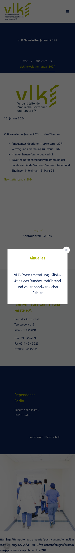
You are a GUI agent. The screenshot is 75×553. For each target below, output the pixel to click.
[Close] (66, 250)
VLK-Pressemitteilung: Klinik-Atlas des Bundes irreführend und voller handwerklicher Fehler (37, 284)
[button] (7, 546)
